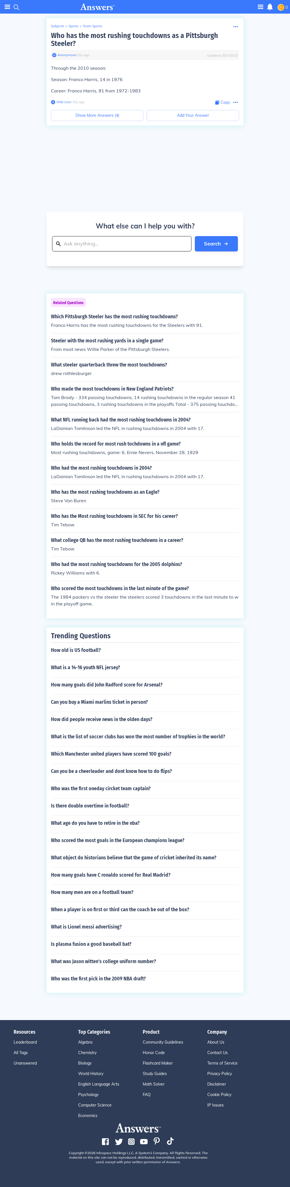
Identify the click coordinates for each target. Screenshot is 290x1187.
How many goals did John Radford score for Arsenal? (107, 685)
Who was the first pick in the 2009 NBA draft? (98, 979)
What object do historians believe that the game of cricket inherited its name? (133, 858)
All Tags (21, 1052)
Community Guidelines (163, 1042)
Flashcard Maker (158, 1063)
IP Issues (215, 1105)
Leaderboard (25, 1042)
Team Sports (92, 26)
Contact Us (217, 1052)
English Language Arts (98, 1084)
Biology (84, 1063)
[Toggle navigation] (7, 7)
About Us (215, 1042)
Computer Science (95, 1105)
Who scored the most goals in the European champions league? (117, 840)
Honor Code (154, 1052)
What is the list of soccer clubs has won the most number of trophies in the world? (138, 737)
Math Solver (154, 1084)
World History (90, 1073)
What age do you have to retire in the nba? (95, 823)
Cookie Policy (219, 1094)
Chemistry (87, 1052)
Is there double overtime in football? (90, 806)
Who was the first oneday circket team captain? (101, 788)
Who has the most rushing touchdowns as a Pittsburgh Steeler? (134, 39)
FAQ (147, 1094)
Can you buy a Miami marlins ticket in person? (99, 702)
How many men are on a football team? (92, 892)
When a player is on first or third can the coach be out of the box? (120, 909)
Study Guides (155, 1073)
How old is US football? (76, 650)
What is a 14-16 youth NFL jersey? (85, 667)
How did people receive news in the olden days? (101, 719)
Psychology (88, 1094)
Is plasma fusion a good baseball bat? (91, 944)
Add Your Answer (193, 115)
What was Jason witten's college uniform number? (103, 961)
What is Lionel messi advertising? (86, 927)
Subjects (57, 26)
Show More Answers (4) (97, 115)
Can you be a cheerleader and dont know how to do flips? (111, 771)
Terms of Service (222, 1063)
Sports (73, 26)
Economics (87, 1115)
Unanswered (25, 1063)
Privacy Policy (219, 1073)
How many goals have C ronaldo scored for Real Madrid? (110, 875)
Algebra (85, 1042)
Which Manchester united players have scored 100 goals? (111, 754)
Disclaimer (216, 1084)
